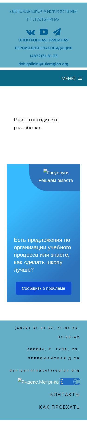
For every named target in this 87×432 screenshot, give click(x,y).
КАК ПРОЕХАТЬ (59, 407)
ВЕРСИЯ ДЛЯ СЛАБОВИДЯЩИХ (43, 48)
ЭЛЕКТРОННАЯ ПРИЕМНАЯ (43, 40)
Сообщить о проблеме (43, 288)
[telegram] (57, 32)
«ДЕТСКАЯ (20, 11)
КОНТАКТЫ (65, 394)
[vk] (30, 32)
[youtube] (44, 32)
